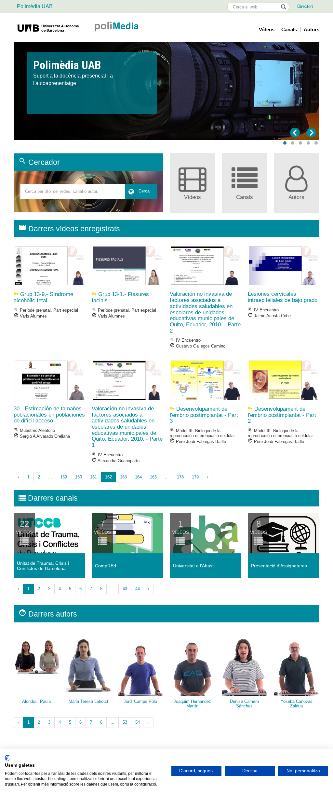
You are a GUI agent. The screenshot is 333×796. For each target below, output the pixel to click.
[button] (284, 143)
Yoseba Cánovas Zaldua (297, 703)
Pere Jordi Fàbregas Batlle (198, 441)
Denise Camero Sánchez (244, 703)
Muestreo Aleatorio (34, 430)
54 (137, 722)
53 (125, 722)
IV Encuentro (185, 340)
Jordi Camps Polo (140, 701)
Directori (305, 6)
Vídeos (266, 29)
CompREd (105, 565)
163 (123, 477)
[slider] (166, 91)
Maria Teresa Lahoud (88, 701)
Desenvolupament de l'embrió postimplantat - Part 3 (204, 415)
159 (63, 477)
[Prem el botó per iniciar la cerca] (283, 7)
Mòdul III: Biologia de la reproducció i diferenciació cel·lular (202, 433)
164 (138, 477)
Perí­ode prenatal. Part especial (46, 310)
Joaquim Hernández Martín (192, 703)
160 (78, 477)
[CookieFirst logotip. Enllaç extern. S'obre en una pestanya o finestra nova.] (7, 758)
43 (125, 588)
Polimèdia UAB (35, 6)
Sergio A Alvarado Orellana (42, 436)
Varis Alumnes (30, 316)
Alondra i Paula (36, 701)
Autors (311, 29)
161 (93, 477)
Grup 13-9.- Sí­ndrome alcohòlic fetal (43, 297)
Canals (289, 29)
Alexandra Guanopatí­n (116, 460)
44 (137, 588)
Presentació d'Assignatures (279, 565)
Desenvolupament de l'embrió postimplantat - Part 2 (282, 415)
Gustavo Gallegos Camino (197, 346)
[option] (166, 73)
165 (153, 477)
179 (195, 477)
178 (180, 477)
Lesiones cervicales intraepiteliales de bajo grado (282, 297)
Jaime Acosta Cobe (269, 315)
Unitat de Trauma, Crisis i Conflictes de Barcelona (43, 566)
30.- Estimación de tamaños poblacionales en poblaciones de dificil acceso (49, 414)
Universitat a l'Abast (193, 565)
